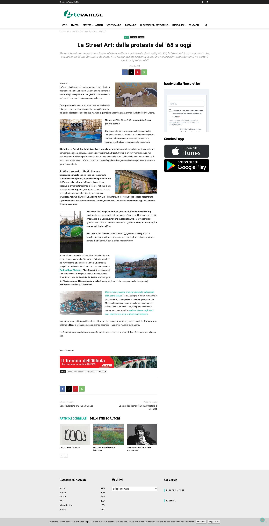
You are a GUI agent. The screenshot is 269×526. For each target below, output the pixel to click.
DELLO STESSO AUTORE (105, 418)
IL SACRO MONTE (175, 490)
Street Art (102, 372)
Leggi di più (214, 522)
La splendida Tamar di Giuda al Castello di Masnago (138, 407)
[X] (131, 72)
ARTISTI (99, 25)
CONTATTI (194, 25)
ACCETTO (201, 522)
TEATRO (75, 25)
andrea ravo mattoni (76, 372)
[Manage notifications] (262, 520)
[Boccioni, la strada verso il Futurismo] (108, 434)
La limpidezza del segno (70, 447)
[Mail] (207, 2)
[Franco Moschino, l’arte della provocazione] (142, 434)
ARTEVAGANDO (114, 25)
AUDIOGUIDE (178, 25)
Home (62, 31)
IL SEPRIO (171, 500)
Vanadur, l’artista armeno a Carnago (76, 406)
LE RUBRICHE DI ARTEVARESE (154, 25)
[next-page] (66, 456)
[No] (265, 522)
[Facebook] (202, 2)
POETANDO (130, 25)
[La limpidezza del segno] (75, 434)
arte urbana (91, 372)
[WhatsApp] (144, 72)
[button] (206, 25)
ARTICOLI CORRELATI (73, 418)
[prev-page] (61, 456)
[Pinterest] (138, 72)
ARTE (64, 25)
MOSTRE (87, 25)
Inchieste (134, 37)
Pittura (141, 37)
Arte (69, 31)
